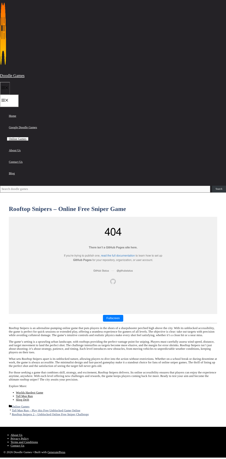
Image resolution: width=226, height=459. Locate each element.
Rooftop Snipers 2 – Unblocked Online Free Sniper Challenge (50, 414)
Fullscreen (113, 318)
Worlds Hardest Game (29, 392)
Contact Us (16, 162)
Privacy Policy (20, 438)
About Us (15, 150)
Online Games (17, 139)
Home (12, 116)
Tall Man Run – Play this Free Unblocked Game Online (46, 410)
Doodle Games (12, 75)
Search (4, 183)
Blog (12, 173)
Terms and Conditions (24, 442)
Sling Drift (22, 399)
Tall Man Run (24, 396)
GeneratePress (56, 452)
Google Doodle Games (23, 127)
